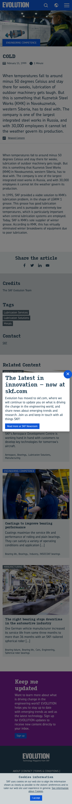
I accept (36, 797)
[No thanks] (67, 788)
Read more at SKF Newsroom (22, 426)
